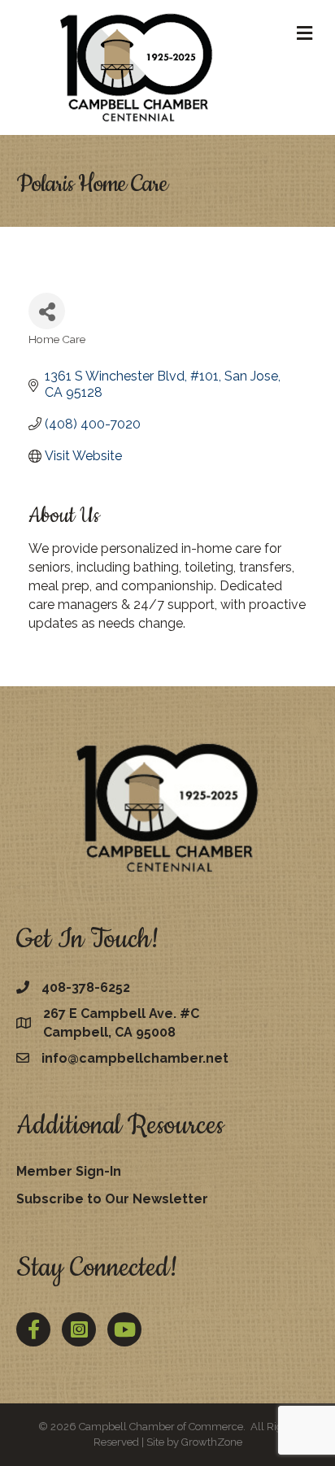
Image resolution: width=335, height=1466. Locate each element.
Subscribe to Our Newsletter (112, 1199)
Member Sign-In (68, 1171)
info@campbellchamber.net (134, 1058)
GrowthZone (211, 1442)
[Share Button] (46, 311)
